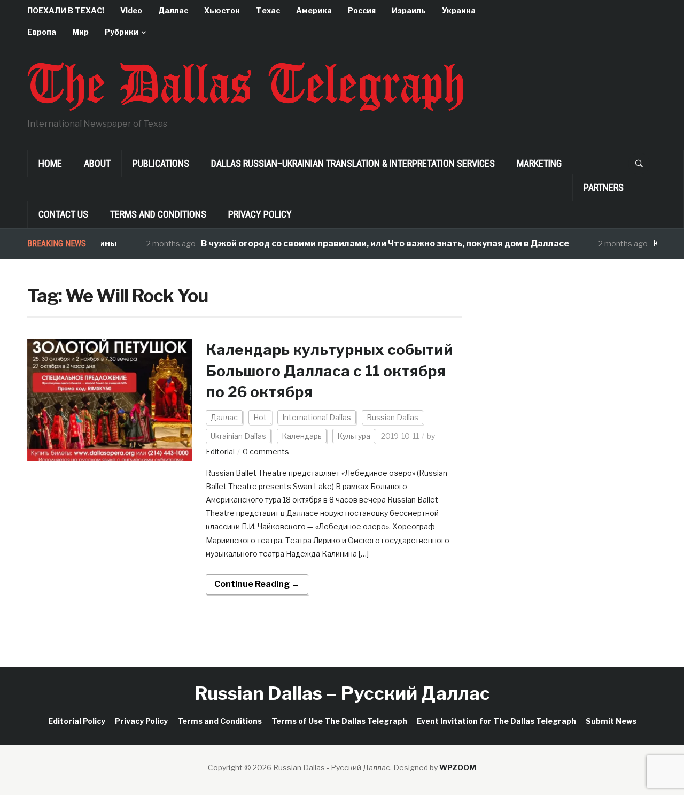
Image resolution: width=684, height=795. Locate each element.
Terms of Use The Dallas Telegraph (339, 720)
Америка (314, 10)
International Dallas (316, 417)
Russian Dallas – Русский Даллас (342, 693)
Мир (80, 31)
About (97, 163)
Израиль (409, 10)
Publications (161, 163)
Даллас (173, 10)
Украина (459, 10)
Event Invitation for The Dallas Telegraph (496, 720)
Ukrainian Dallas (238, 436)
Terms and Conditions (158, 214)
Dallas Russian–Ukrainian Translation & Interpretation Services (353, 163)
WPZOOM (457, 767)
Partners (604, 187)
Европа (41, 31)
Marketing (539, 163)
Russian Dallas (392, 417)
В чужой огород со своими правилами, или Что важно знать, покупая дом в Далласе (374, 243)
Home (50, 163)
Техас (268, 10)
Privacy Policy (260, 214)
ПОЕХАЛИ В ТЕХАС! (65, 10)
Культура (353, 436)
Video (131, 10)
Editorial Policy (76, 720)
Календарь (302, 436)
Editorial (220, 451)
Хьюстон (222, 10)
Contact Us (63, 214)
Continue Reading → (257, 584)
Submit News (611, 720)
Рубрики (121, 31)
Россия (362, 10)
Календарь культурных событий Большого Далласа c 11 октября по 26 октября (329, 370)
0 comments (266, 451)
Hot (260, 417)
